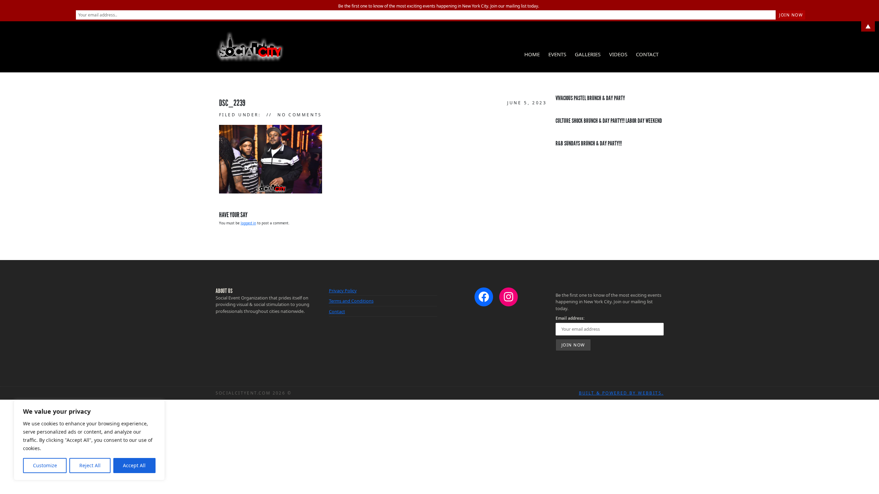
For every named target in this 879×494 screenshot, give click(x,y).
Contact (647, 54)
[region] (89, 440)
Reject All (90, 465)
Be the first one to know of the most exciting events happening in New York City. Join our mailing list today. (438, 6)
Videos (618, 54)
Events (557, 54)
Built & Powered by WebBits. (621, 393)
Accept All (134, 465)
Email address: (570, 318)
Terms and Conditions (351, 301)
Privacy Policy (343, 290)
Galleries (588, 54)
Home (532, 54)
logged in (248, 223)
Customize (45, 465)
